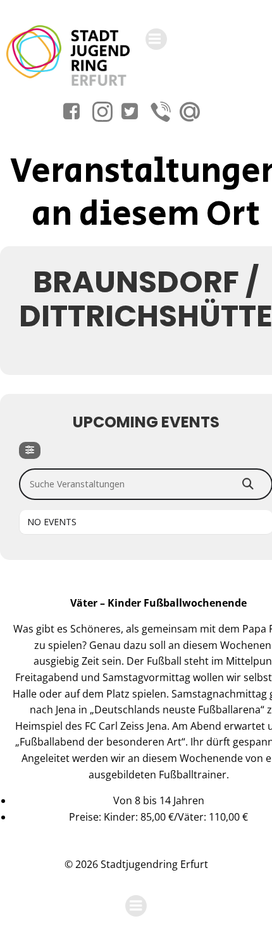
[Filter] (29, 450)
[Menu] (156, 39)
